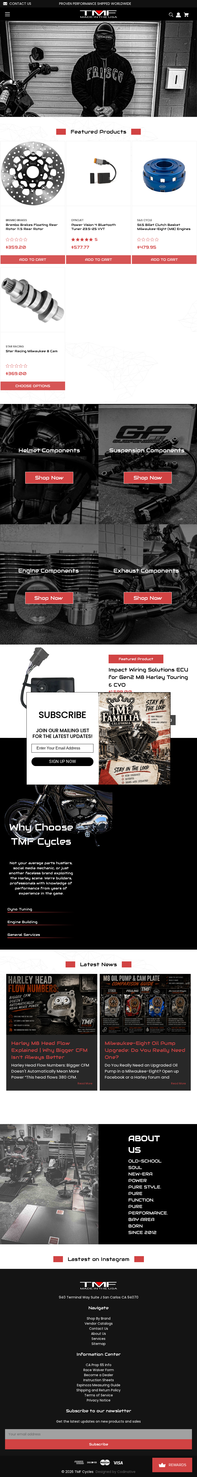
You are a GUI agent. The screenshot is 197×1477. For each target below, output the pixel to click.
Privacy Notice (99, 1400)
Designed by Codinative (115, 1471)
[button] (49, 478)
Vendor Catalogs (99, 1323)
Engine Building (22, 922)
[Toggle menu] (11, 14)
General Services (23, 935)
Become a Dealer (98, 1375)
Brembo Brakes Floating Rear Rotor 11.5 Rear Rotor (32, 227)
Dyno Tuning (19, 909)
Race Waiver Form (98, 1370)
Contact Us (98, 1328)
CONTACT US (20, 3)
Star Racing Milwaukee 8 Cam (31, 351)
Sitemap (99, 1343)
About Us (98, 1333)
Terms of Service (98, 1395)
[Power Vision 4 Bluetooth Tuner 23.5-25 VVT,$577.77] (98, 173)
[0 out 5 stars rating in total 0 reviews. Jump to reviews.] (18, 239)
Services (98, 1338)
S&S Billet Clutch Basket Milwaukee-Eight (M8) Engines (164, 227)
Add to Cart (32, 259)
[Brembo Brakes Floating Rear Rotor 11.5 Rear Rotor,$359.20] (33, 173)
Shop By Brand (99, 1318)
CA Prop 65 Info (98, 1364)
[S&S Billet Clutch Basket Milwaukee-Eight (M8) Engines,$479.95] (164, 173)
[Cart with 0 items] (185, 12)
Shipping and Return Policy (98, 1390)
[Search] (169, 12)
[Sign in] (177, 13)
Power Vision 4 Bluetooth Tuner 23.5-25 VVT (93, 227)
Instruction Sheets (98, 1380)
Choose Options (32, 386)
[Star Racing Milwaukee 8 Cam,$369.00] (33, 300)
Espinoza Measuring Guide (98, 1385)
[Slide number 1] (98, 69)
